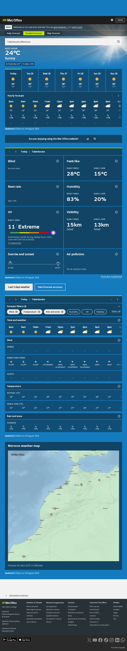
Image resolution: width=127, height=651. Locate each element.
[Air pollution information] (116, 254)
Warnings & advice (34, 610)
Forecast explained (111, 276)
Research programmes (55, 603)
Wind (10, 312)
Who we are (94, 606)
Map (53, 33)
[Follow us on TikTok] (106, 639)
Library (48, 622)
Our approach (51, 606)
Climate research (53, 613)
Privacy (116, 616)
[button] (91, 471)
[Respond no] (94, 138)
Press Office (94, 613)
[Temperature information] (119, 386)
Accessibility (118, 606)
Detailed (33, 33)
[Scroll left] (112, 95)
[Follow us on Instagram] (111, 639)
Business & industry (75, 613)
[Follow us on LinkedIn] (117, 639)
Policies (116, 603)
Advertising (72, 625)
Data (70, 616)
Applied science (52, 616)
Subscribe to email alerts (99, 625)
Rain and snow (52, 312)
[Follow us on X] (89, 639)
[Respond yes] (87, 138)
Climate (30, 616)
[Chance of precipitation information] (57, 186)
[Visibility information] (116, 212)
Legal (115, 613)
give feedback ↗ (61, 27)
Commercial (94, 610)
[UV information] (57, 212)
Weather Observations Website (11, 622)
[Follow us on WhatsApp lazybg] (123, 639)
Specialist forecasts (34, 619)
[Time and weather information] (119, 320)
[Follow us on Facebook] (100, 639)
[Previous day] (9, 151)
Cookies (116, 610)
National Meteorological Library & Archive (11, 614)
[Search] (117, 40)
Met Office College (9, 607)
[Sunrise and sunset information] (57, 254)
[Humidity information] (116, 186)
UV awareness (14, 243)
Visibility (100, 311)
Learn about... (32, 622)
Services (71, 603)
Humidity (73, 311)
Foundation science (53, 619)
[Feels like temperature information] (116, 161)
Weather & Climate (34, 603)
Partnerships (95, 619)
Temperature (29, 312)
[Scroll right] (118, 95)
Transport (72, 610)
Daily (13, 33)
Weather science (52, 610)
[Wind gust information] (57, 161)
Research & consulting (77, 619)
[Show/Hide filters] (119, 306)
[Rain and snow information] (119, 416)
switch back (77, 27)
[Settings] (112, 20)
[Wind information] (119, 340)
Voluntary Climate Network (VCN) (9, 629)
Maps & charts (32, 613)
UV (87, 311)
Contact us (94, 622)
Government (73, 606)
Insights (71, 622)
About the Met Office (98, 603)
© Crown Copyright (118, 648)
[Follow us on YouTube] (95, 639)
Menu (120, 20)
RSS (114, 619)
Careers (93, 616)
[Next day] (15, 151)
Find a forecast (32, 606)
